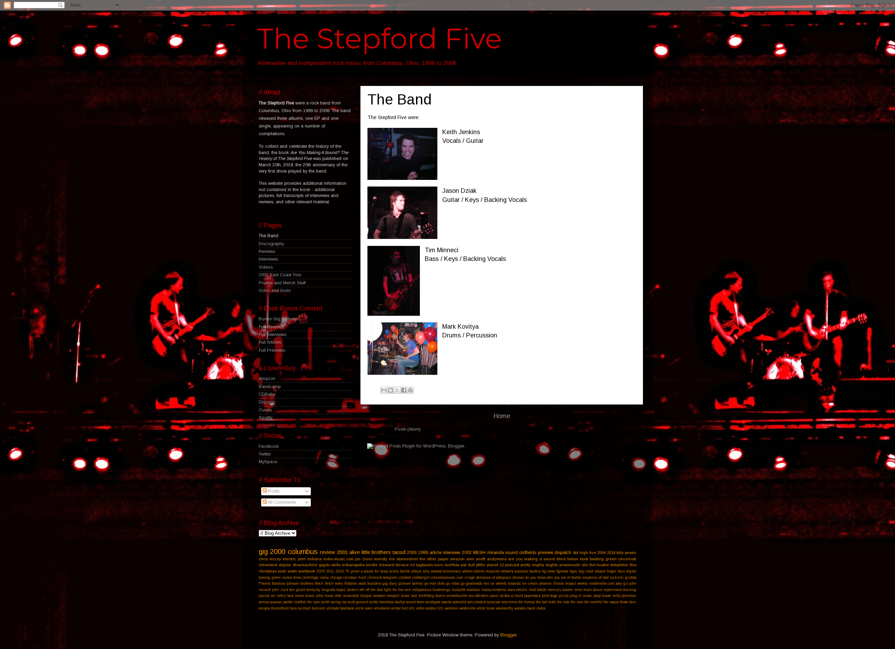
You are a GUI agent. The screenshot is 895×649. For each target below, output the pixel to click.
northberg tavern (431, 596)
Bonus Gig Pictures (278, 318)
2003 (412, 552)
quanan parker (281, 602)
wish (282, 571)
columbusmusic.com (447, 577)
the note (563, 602)
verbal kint (399, 608)
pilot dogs (549, 596)
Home (502, 416)
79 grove (352, 571)
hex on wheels (495, 583)
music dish (333, 596)
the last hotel (546, 602)
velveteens (382, 608)
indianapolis (353, 565)
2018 (611, 552)
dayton (285, 565)
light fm (390, 590)
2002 (467, 552)
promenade (569, 565)
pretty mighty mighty (539, 565)
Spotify (265, 417)
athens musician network (493, 571)
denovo (518, 577)
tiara (293, 608)
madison (473, 590)
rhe (309, 602)
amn (470, 559)
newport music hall (402, 596)
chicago (336, 577)
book (584, 559)
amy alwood (432, 571)
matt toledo (537, 590)
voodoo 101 (434, 608)
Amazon (267, 378)
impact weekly (576, 583)
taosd (399, 552)
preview (545, 552)
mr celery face (282, 596)
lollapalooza (422, 590)
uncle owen (364, 608)
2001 (342, 552)
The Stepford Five (379, 39)
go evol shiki (434, 583)
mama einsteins (493, 590)
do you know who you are (545, 577)
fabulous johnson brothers (292, 583)
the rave (577, 602)
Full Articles (270, 342)
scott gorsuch (358, 602)
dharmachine (305, 565)
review (327, 552)
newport (379, 596)
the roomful (593, 602)
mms (578, 590)
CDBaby (267, 394)
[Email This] (383, 390)
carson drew (291, 577)
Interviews (268, 259)
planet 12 (495, 565)
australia (521, 571)
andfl (480, 559)
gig (263, 551)
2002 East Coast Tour (280, 274)
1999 (423, 552)
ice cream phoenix (537, 583)
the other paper (434, 559)
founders (374, 583)
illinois (558, 583)
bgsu (573, 571)
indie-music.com (338, 559)
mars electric (517, 590)
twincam (318, 608)
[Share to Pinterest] (410, 390)
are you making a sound (531, 559)
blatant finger (605, 571)
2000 (277, 551)
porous (264, 602)
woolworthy (504, 608)
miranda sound (502, 552)
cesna (324, 577)
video (420, 608)
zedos (540, 608)
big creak (586, 571)
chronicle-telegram (382, 577)
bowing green (270, 577)
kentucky (313, 590)
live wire (404, 590)
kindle (372, 565)
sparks (446, 602)
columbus (303, 551)
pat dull (468, 565)
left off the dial (370, 590)
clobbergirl (421, 577)
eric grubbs (627, 577)
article (436, 552)
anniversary (452, 571)
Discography (271, 243)
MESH (479, 552)
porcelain (629, 596)
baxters (534, 571)
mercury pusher (560, 590)
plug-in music (581, 596)
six (575, 552)
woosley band (524, 608)
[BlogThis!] (390, 390)
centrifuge (310, 577)
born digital (627, 571)
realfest (300, 602)
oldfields (527, 552)
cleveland (268, 565)
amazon (457, 559)
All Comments (281, 502)
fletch (319, 583)
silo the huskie (595, 565)
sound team (415, 602)
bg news (548, 571)
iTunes (265, 410)
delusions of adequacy (493, 577)
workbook (306, 571)
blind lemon (568, 559)
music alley (314, 596)
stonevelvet (407, 559)
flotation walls (355, 583)
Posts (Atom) (408, 429)
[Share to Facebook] (403, 390)
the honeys (526, 602)
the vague (611, 602)
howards (514, 583)
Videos (266, 267)
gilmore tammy (411, 583)
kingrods (328, 590)
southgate (433, 602)
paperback (532, 596)
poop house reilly (607, 596)
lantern (352, 590)
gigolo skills (330, 565)
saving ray (339, 602)
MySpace (268, 461)
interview (451, 552)
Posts (273, 491)
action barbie (399, 571)
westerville (467, 608)
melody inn (384, 559)
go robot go (455, 583)
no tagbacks (421, 565)
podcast (512, 565)
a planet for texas (374, 571)
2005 (320, 571)
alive (354, 552)
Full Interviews (272, 334)
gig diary (389, 583)
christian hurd (354, 577)
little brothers (376, 552)
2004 (601, 552)
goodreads (474, 583)
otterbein (482, 596)
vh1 (412, 608)
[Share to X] (397, 390)
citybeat (405, 577)
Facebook (269, 446)
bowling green (603, 559)
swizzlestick (476, 602)
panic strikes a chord (506, 596)
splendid (459, 602)
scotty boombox (382, 602)
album (416, 571)
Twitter (265, 454)
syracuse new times (502, 602)
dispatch (562, 552)
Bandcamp (270, 386)
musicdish (351, 596)
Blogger (508, 635)
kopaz (341, 590)
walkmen (451, 608)
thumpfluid (280, 608)
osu (471, 596)
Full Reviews (271, 326)
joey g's (622, 583)
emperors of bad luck (599, 577)
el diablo (574, 577)
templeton (619, 565)
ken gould (297, 590)
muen (299, 596)
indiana (314, 559)
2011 (330, 571)
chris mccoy (270, 559)
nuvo (438, 565)
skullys (400, 602)
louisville (459, 590)
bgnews (562, 571)
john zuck (280, 590)
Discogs (267, 402)
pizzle (564, 596)
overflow (451, 565)
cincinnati (627, 559)
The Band (268, 235)
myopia (366, 596)
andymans (497, 559)
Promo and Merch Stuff (282, 282)
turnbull (304, 608)
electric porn (294, 559)
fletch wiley (334, 583)
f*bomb (265, 583)
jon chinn (364, 559)
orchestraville (456, 596)
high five (588, 552)
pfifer (480, 565)
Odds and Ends (275, 290)
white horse (486, 608)
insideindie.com (601, 583)
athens (468, 571)
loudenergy (441, 590)
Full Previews (272, 350)
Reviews (267, 251)
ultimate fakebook (340, 608)
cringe (470, 577)
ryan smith (321, 602)
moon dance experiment (602, 590)
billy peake (626, 552)
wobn (292, 571)
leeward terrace (394, 565)
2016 (340, 571)
